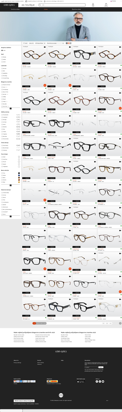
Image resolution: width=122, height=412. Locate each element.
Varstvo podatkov (30, 403)
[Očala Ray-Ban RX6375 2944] (34, 237)
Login (93, 6)
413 (107, 323)
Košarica (106, 6)
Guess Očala (88, 336)
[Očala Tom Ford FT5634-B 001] (59, 306)
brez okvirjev (6, 147)
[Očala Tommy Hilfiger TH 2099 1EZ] (85, 260)
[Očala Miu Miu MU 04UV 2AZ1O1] (110, 306)
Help (62, 360)
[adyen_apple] (28, 381)
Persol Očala (88, 334)
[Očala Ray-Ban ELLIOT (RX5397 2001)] (34, 192)
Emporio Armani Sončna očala (42, 334)
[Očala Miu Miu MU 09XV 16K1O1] (34, 100)
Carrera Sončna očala (19, 340)
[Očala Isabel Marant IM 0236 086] (85, 237)
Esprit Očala (88, 341)
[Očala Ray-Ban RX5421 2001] (110, 123)
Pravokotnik (5, 114)
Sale (4, 70)
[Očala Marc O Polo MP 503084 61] (110, 192)
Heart (4, 156)
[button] (9, 5)
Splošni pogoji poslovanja (20, 403)
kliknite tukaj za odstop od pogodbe (24, 400)
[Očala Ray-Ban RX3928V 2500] (34, 77)
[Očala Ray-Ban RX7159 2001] (110, 283)
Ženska (4, 57)
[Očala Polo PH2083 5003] (110, 77)
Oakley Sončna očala (18, 336)
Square (4, 164)
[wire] (32, 381)
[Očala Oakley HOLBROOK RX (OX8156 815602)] (34, 283)
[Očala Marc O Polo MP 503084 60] (34, 306)
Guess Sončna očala (40, 338)
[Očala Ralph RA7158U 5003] (59, 214)
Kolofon (37, 403)
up (107, 400)
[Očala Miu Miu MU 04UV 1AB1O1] (85, 54)
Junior (4, 61)
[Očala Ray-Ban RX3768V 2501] (85, 192)
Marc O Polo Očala (65, 340)
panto (4, 124)
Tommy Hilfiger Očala (90, 340)
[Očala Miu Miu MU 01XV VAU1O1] (34, 54)
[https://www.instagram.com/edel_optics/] (100, 381)
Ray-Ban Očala (64, 334)
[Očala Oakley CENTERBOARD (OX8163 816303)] (85, 123)
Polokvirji (5, 150)
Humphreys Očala (65, 338)
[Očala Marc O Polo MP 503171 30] (110, 237)
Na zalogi (5, 75)
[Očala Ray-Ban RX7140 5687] (59, 283)
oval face (5, 159)
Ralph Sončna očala (40, 340)
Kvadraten (5, 117)
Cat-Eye (4, 122)
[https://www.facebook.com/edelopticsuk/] (97, 381)
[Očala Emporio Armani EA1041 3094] (59, 146)
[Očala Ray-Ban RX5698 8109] (59, 260)
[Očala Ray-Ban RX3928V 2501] (59, 77)
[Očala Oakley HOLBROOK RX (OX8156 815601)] (34, 146)
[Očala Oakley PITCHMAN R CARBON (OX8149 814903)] (59, 192)
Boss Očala (87, 338)
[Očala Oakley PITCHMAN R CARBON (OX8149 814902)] (110, 214)
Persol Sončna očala (18, 338)
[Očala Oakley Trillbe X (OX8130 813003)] (59, 237)
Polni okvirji (5, 145)
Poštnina (39, 364)
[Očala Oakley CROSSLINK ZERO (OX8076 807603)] (110, 146)
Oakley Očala (64, 336)
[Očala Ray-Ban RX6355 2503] (85, 283)
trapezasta (5, 166)
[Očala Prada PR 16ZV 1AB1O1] (85, 146)
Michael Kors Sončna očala (41, 336)
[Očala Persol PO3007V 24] (59, 169)
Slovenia (114, 1)
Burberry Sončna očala (40, 341)
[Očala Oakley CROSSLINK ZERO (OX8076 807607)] (34, 123)
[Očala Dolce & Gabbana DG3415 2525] (85, 306)
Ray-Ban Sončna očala (19, 334)
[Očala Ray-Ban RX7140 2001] (34, 214)
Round (4, 161)
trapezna (5, 134)
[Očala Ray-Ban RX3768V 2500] (34, 169)
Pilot (4, 129)
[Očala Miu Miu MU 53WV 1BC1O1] (110, 260)
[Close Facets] (10, 43)
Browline (5, 136)
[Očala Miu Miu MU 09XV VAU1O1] (59, 54)
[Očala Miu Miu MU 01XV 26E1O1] (59, 100)
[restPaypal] (25, 381)
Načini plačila (40, 362)
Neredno (5, 126)
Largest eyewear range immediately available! (14, 1)
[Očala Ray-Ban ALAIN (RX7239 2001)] (85, 77)
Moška (4, 59)
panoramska (5, 138)
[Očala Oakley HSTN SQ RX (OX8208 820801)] (34, 260)
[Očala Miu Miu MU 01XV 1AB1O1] (85, 169)
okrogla (4, 119)
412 (103, 323)
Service (39, 360)
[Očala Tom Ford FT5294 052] (85, 214)
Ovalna (4, 131)
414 (110, 323)
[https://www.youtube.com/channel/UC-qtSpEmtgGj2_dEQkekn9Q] (103, 381)
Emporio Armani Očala (66, 341)
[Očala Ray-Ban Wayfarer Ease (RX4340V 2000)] (59, 123)
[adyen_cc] (15, 381)
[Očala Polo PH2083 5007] (85, 100)
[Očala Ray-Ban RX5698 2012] (110, 100)
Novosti (4, 68)
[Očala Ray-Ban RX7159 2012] (110, 169)
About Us (16, 360)
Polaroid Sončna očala (19, 341)
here (101, 371)
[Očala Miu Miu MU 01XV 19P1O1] (110, 54)
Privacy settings (17, 362)
